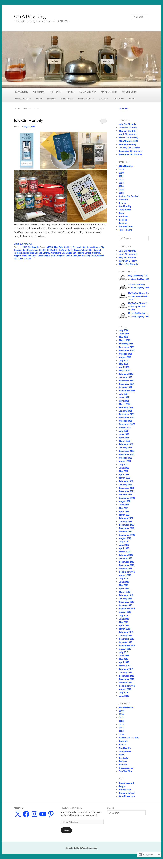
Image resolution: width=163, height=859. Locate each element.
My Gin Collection (87, 91)
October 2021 (125, 494)
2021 (121, 176)
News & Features (23, 98)
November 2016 (126, 679)
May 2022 (123, 471)
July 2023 (123, 430)
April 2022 (124, 474)
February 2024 (126, 407)
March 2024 (124, 404)
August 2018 (125, 611)
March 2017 (124, 665)
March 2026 (124, 340)
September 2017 (127, 645)
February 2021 (126, 518)
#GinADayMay (21, 91)
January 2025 (125, 377)
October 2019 (125, 568)
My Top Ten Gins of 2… (138, 293)
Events (39, 98)
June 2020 (124, 544)
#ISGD (50, 247)
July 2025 (123, 360)
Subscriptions (67, 98)
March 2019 (124, 591)
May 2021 (123, 508)
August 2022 (125, 461)
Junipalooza (125, 209)
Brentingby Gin (79, 247)
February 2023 (126, 444)
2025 (121, 189)
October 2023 (125, 420)
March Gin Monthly (128, 137)
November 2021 (126, 491)
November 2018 (126, 601)
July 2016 (123, 692)
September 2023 (127, 424)
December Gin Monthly (130, 150)
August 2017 (125, 648)
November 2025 (126, 350)
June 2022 (124, 467)
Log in (122, 786)
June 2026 (124, 333)
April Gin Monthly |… (137, 284)
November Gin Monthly (130, 154)
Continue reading (24, 243)
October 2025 (125, 353)
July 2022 (123, 464)
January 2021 (125, 521)
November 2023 (126, 417)
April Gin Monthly (128, 134)
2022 (121, 179)
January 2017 (125, 672)
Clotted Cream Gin (95, 247)
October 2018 (125, 605)
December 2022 (126, 450)
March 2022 (124, 477)
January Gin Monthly (129, 147)
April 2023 (124, 437)
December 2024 (126, 380)
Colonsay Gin (20, 249)
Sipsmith (96, 252)
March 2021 (124, 514)
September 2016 (127, 685)
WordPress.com (127, 796)
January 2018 (125, 635)
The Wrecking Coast (87, 255)
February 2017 (126, 669)
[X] (18, 814)
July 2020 (123, 541)
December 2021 (126, 487)
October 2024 (125, 387)
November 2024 (126, 383)
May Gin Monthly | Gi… (138, 275)
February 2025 (126, 373)
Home (131, 98)
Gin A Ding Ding (30, 16)
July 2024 (123, 393)
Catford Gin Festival (129, 196)
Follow (66, 830)
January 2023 (125, 447)
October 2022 (125, 457)
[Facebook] (26, 814)
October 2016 (125, 682)
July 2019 (123, 578)
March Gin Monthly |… (138, 313)
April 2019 (124, 588)
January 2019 (125, 598)
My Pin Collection (109, 91)
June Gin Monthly (128, 127)
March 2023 (124, 440)
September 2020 (127, 534)
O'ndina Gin (71, 252)
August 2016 (125, 689)
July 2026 (123, 330)
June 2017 (124, 655)
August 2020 (125, 538)
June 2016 (124, 695)
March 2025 (124, 370)
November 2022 (126, 454)
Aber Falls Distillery (63, 247)
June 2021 (124, 504)
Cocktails (123, 199)
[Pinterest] (51, 814)
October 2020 (125, 531)
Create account (126, 782)
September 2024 (127, 390)
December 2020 (126, 524)
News (121, 212)
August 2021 (125, 501)
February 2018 (126, 632)
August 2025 (125, 357)
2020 (121, 172)
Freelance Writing (86, 98)
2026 (121, 192)
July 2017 (123, 652)
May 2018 (123, 622)
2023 (121, 182)
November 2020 (126, 528)
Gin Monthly (38, 91)
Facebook (123, 109)
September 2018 (127, 608)
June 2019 (124, 581)
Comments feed (127, 792)
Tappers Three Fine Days (25, 255)
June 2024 (124, 397)
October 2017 (125, 642)
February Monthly (127, 144)
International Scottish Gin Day (36, 252)
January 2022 (125, 484)
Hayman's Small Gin (83, 249)
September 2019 (127, 571)
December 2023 (126, 414)
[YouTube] (42, 814)
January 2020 (125, 558)
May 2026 (123, 336)
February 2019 (126, 595)
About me (103, 98)
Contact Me (118, 98)
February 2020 (126, 554)
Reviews (70, 91)
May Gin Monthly (127, 130)
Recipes (123, 219)
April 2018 (124, 625)
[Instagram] (34, 814)
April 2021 (124, 511)
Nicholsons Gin (58, 252)
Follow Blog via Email (71, 808)
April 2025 (124, 367)
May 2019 (123, 585)
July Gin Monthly (28, 120)
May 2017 (123, 658)
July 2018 (123, 615)
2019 (25, 247)
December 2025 (126, 347)
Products (51, 98)
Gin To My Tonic (66, 249)
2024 (121, 186)
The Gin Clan (71, 255)
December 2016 (126, 675)
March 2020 (124, 551)
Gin (44, 249)
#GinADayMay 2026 (128, 140)
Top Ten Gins (55, 91)
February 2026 (126, 343)
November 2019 (126, 565)
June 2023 (124, 434)
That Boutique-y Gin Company (51, 255)
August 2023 (125, 427)
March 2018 (124, 628)
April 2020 (124, 548)
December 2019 (126, 561)
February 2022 (126, 481)
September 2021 (127, 497)
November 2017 (126, 638)
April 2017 (124, 662)
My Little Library (129, 91)
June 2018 (124, 618)
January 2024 (125, 410)
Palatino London (84, 252)
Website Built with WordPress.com (81, 847)
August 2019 (125, 575)
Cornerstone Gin (34, 249)
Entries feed (125, 789)
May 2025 (123, 363)
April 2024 (124, 400)
